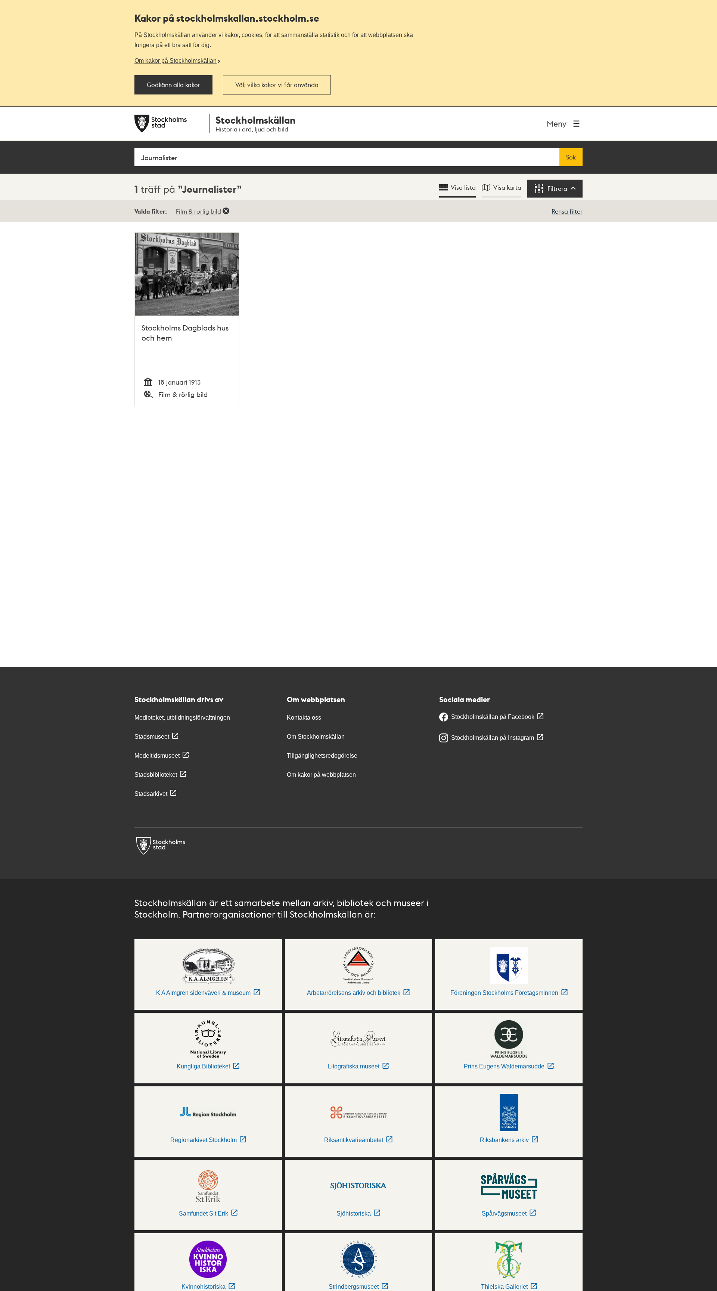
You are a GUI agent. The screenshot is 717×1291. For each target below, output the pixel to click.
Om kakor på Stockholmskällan (175, 60)
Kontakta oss (304, 717)
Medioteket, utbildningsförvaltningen (182, 717)
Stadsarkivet (150, 794)
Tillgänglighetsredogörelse (322, 755)
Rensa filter (567, 211)
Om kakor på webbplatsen (321, 775)
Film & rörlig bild (198, 211)
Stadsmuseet (151, 736)
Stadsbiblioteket (155, 775)
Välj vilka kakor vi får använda (277, 85)
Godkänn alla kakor (173, 85)
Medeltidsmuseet (157, 755)
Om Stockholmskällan (316, 736)
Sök (571, 157)
